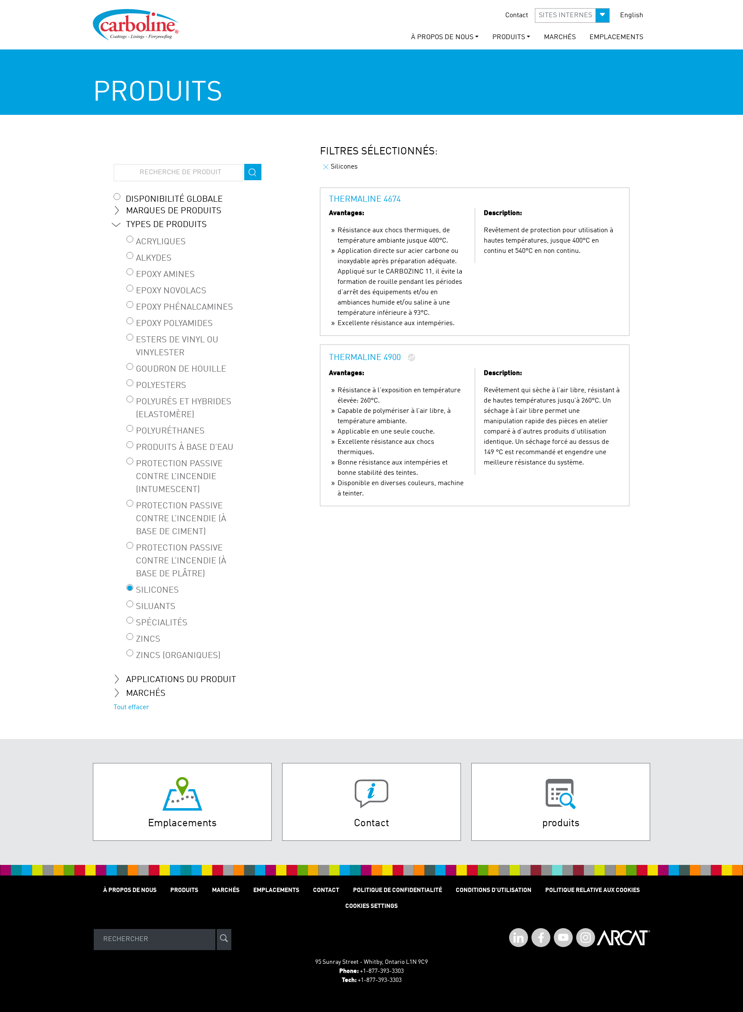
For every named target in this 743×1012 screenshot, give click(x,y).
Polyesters (161, 385)
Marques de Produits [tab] (173, 211)
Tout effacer (131, 707)
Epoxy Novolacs (171, 291)
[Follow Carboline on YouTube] (563, 937)
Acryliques (161, 242)
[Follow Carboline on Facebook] (540, 937)
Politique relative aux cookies (592, 890)
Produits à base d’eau (184, 447)
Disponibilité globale (174, 199)
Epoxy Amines (165, 275)
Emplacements (616, 37)
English (631, 15)
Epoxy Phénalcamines (184, 307)
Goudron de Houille (181, 369)
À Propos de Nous (130, 890)
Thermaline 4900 (365, 358)
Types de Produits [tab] (166, 225)
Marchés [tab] (146, 693)
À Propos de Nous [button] (442, 37)
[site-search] (224, 939)
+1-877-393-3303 (382, 971)
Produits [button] (508, 37)
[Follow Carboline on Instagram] (585, 937)
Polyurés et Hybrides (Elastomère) (183, 408)
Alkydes (154, 258)
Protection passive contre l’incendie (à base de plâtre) (181, 561)
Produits (184, 890)
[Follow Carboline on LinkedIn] (518, 937)
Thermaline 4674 (365, 199)
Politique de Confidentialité (397, 890)
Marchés (560, 37)
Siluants (155, 607)
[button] (572, 15)
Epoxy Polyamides (174, 324)
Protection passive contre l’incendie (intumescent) (179, 477)
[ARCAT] (623, 939)
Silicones (157, 590)
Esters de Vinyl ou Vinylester (177, 346)
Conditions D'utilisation (493, 890)
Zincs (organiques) (178, 656)
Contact (516, 15)
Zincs (148, 639)
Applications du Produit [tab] (181, 680)
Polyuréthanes (170, 431)
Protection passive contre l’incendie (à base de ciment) (181, 519)
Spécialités (161, 623)
